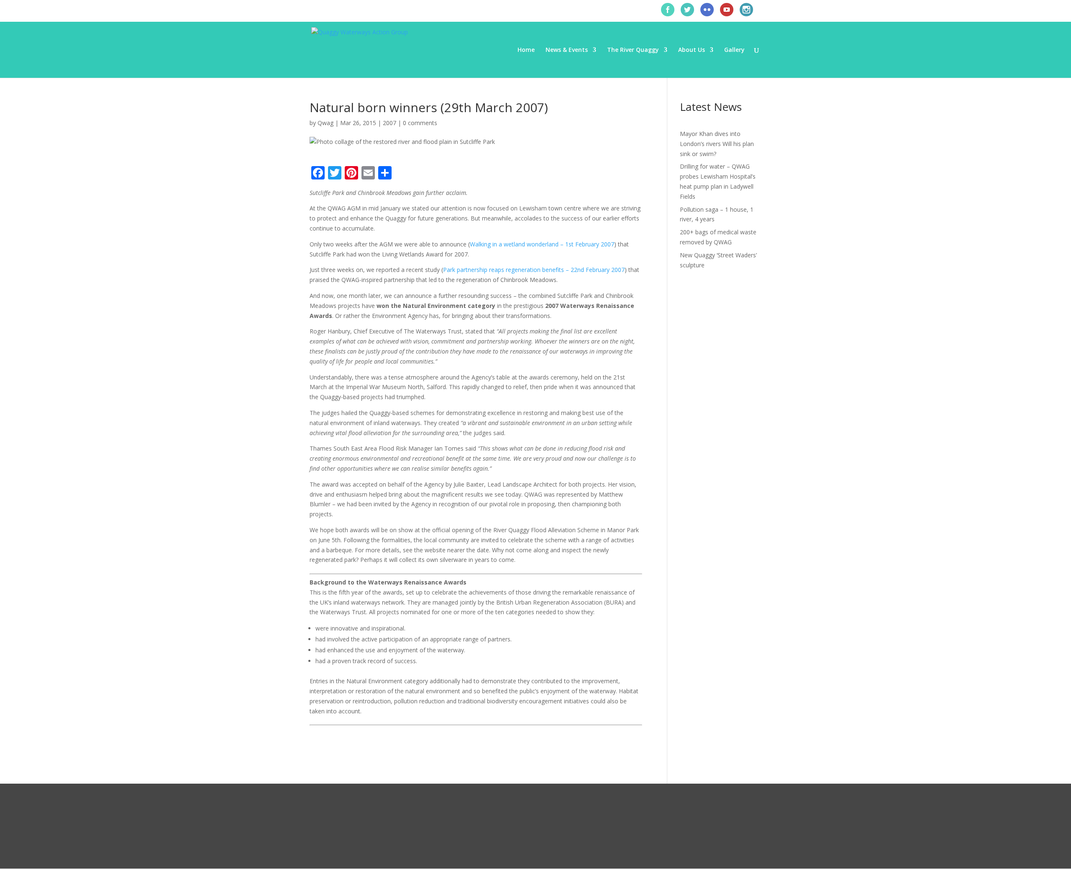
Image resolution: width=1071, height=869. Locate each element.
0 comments (420, 123)
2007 (389, 123)
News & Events (567, 50)
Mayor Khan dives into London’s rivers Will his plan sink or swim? (717, 144)
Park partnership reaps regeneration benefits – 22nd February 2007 (534, 270)
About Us (691, 50)
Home (526, 50)
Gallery (734, 50)
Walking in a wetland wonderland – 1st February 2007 (542, 244)
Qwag (325, 123)
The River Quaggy (633, 50)
